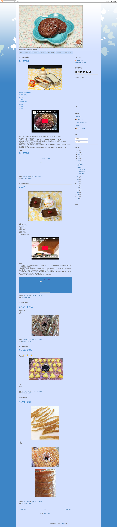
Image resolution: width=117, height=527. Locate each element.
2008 (78, 194)
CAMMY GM (79, 60)
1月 (79, 163)
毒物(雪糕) (78, 116)
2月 (79, 160)
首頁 (21, 53)
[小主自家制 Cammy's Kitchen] (45, 173)
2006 (78, 198)
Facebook (35, 52)
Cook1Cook (51, 52)
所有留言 (79, 141)
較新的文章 (23, 509)
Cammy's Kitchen (45, 158)
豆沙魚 (77, 125)
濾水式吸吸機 (81, 128)
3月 (79, 158)
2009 (78, 192)
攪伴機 (27, 297)
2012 (78, 185)
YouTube (43, 52)
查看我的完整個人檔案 (80, 62)
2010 (78, 190)
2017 (78, 150)
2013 (78, 183)
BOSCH (31, 297)
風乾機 (29, 341)
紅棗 (23, 297)
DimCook (59, 52)
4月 (79, 156)
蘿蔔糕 (30, 178)
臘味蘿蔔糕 (24, 61)
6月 (79, 152)
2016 (78, 177)
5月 (79, 154)
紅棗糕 (22, 187)
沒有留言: (40, 176)
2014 (78, 181)
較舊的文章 (67, 509)
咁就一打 (80, 119)
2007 (78, 196)
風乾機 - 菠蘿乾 (26, 350)
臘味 (23, 178)
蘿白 (26, 178)
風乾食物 (24, 341)
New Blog (27, 52)
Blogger (62, 523)
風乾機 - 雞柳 (25, 402)
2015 (78, 179)
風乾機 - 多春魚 (26, 307)
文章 (78, 138)
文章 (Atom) (47, 513)
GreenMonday (68, 52)
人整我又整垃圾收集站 (81, 122)
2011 (78, 187)
